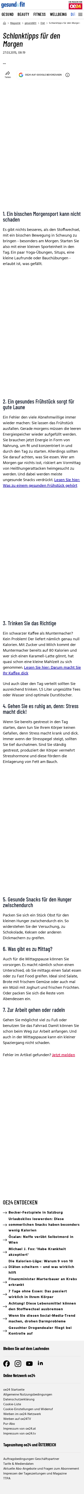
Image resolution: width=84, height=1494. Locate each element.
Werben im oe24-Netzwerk (22, 1414)
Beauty (23, 14)
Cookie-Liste (12, 1404)
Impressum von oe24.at (19, 1428)
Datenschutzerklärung (18, 1399)
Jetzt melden (63, 1055)
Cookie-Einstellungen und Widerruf (28, 1409)
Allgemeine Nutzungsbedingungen (27, 1394)
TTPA (6, 1478)
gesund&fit (30, 23)
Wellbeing (58, 14)
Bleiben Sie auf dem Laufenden (26, 1348)
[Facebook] (6, 1363)
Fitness (39, 14)
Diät (74, 14)
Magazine (15, 23)
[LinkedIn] (41, 1363)
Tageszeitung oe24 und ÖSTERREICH (29, 1444)
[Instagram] (18, 1363)
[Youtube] (29, 1363)
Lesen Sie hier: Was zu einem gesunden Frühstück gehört (41, 483)
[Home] (4, 23)
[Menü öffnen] (80, 14)
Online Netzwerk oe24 (19, 1375)
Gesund (7, 14)
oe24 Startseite (13, 1389)
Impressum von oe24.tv (19, 1433)
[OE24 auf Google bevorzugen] (67, 74)
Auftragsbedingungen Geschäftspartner (31, 1459)
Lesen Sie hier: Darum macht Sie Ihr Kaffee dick (42, 670)
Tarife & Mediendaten (18, 1464)
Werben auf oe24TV (17, 1419)
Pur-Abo (9, 1424)
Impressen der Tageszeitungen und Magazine (35, 1473)
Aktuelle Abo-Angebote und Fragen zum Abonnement (41, 1468)
